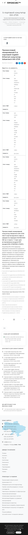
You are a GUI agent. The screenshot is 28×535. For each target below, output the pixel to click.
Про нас (4, 457)
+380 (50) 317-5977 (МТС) (10, 429)
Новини (4, 471)
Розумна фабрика (6, 512)
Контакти (4, 455)
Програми (4, 469)
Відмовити (10, 532)
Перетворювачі (6, 467)
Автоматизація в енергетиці (9, 503)
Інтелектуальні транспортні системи (11, 496)
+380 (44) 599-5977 (8, 436)
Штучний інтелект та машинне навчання (12, 514)
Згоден (18, 532)
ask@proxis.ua (7, 442)
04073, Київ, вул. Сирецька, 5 (11, 423)
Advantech (9, 62)
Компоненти (5, 462)
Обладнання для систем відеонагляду (12, 484)
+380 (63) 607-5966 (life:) (10, 431)
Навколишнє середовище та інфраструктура (13, 491)
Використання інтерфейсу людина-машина (13, 505)
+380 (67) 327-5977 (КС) (10, 426)
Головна (5, 22)
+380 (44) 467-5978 (8, 439)
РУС (5, 328)
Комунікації (22, 22)
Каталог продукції (13, 22)
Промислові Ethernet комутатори (13, 23)
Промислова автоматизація (9, 493)
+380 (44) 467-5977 (9, 434)
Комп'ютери (5, 460)
